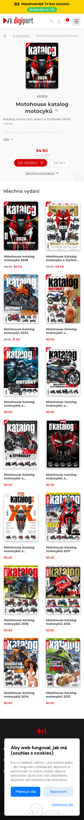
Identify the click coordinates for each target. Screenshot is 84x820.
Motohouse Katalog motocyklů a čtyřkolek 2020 (19, 478)
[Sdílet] (56, 110)
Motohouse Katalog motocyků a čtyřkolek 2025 (63, 260)
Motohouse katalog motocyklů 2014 (19, 695)
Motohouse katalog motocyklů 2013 (61, 695)
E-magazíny (21, 35)
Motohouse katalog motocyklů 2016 (19, 622)
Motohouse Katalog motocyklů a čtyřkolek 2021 (61, 405)
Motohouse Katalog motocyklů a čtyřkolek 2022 (19, 405)
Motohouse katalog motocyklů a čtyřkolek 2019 (61, 478)
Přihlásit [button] (59, 21)
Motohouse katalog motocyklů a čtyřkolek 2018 (19, 551)
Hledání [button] (52, 21)
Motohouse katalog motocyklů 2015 (61, 622)
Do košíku (28, 163)
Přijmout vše (26, 791)
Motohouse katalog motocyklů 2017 (61, 549)
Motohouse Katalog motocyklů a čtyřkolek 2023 (61, 333)
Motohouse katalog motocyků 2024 (19, 331)
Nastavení (58, 791)
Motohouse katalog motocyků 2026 (19, 258)
